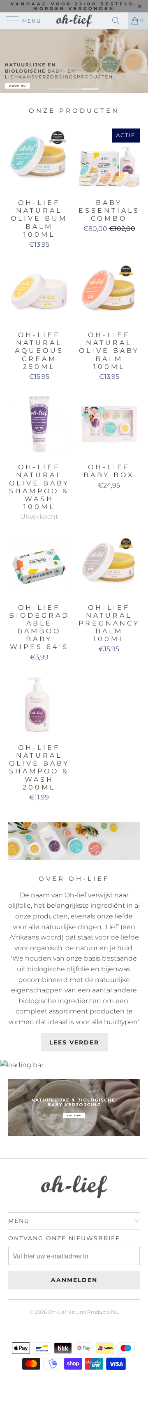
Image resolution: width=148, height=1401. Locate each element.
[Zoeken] (118, 20)
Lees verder (74, 1042)
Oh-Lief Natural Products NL (83, 1312)
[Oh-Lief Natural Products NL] (74, 20)
